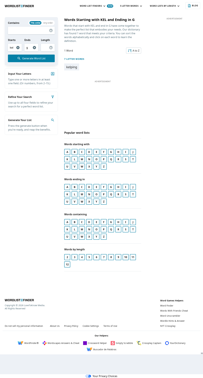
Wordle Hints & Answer (172, 320)
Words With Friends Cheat (174, 310)
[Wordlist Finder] (19, 300)
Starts (12, 40)
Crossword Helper (97, 343)
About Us (55, 325)
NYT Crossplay (167, 325)
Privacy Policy (71, 325)
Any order (48, 22)
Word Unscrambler (170, 315)
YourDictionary (177, 343)
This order (35, 22)
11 (132, 257)
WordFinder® (31, 343)
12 (67, 264)
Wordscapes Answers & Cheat (63, 343)
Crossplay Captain (151, 343)
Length (45, 40)
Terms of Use (110, 325)
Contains (13, 23)
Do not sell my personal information (24, 325)
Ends (27, 40)
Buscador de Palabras (104, 349)
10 (125, 257)
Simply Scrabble (124, 343)
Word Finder (166, 305)
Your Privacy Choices (105, 376)
